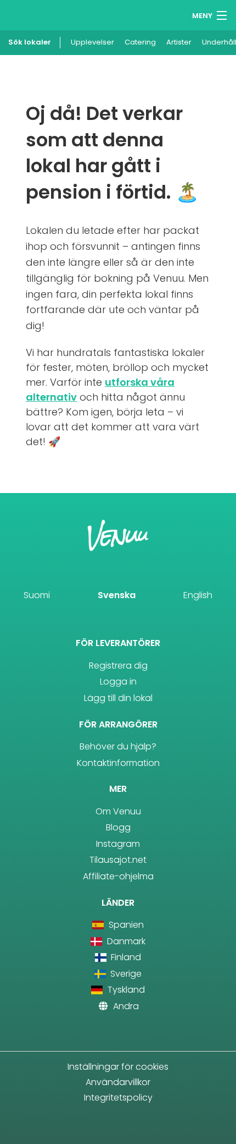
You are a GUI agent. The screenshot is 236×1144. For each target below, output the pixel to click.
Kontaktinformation (118, 763)
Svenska (117, 595)
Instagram (118, 844)
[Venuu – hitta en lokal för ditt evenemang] (28, 14)
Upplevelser (92, 42)
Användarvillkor (118, 1082)
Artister (179, 42)
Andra (125, 1006)
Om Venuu (118, 811)
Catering (140, 42)
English (197, 595)
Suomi (37, 595)
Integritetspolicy (118, 1097)
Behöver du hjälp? (118, 746)
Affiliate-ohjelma (118, 876)
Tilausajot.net (118, 859)
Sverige (125, 973)
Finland (125, 957)
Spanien (124, 924)
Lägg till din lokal (118, 698)
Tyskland (124, 989)
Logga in (118, 681)
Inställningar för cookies (118, 1066)
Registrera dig (118, 665)
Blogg (118, 827)
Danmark (125, 941)
